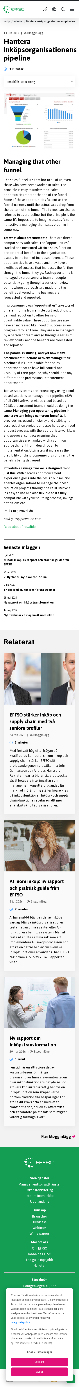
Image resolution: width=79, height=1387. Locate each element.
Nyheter (39, 1265)
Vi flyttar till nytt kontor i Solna (25, 577)
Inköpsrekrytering (39, 1190)
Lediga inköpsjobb (39, 1260)
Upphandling (39, 1201)
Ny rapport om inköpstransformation (29, 602)
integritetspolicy (20, 1322)
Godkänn (39, 1361)
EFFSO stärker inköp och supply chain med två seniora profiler (35, 721)
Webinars (39, 1228)
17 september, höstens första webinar (29, 589)
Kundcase (39, 1222)
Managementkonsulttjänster (39, 1184)
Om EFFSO (39, 1248)
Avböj (39, 1371)
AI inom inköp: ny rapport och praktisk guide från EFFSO (37, 888)
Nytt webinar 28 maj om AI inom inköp (29, 615)
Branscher (39, 1216)
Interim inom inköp (39, 1196)
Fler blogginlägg (56, 1136)
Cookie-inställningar (39, 1352)
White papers (40, 1233)
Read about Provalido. (20, 527)
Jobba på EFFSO (39, 1254)
